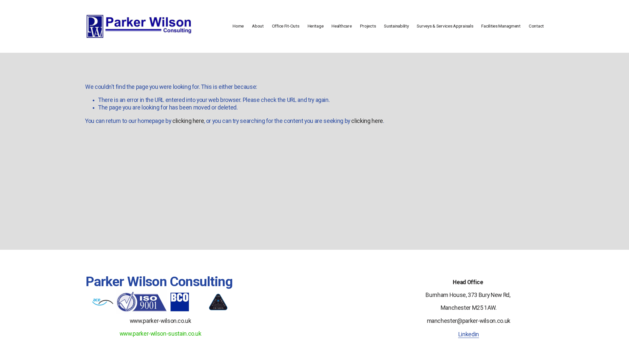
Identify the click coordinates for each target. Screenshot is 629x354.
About (258, 26)
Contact (536, 26)
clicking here (188, 121)
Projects (368, 26)
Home (238, 26)
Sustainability (396, 26)
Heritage (316, 26)
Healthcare (342, 26)
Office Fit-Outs (285, 26)
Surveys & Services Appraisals (445, 26)
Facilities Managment (501, 26)
